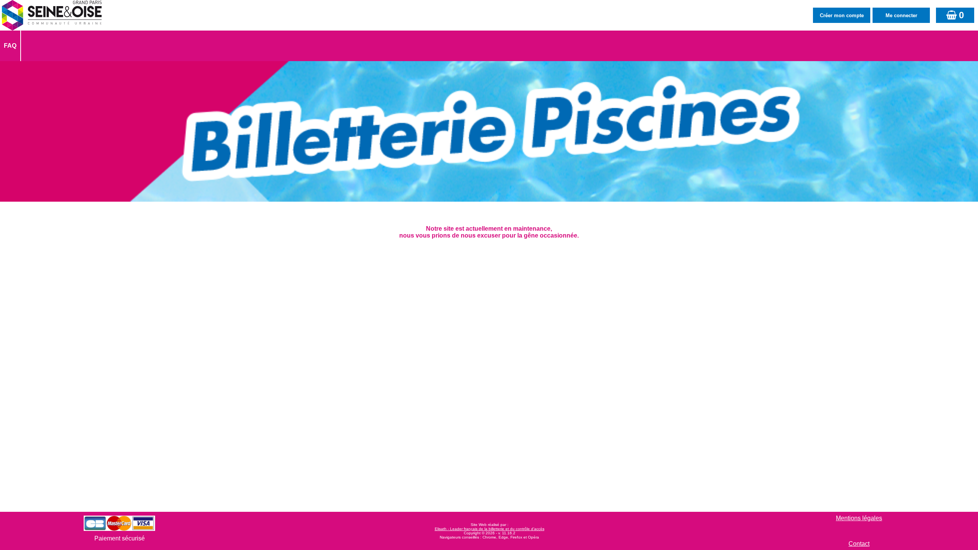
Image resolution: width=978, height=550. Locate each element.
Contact (859, 543)
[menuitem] (10, 46)
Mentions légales (859, 518)
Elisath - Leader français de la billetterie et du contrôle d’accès (489, 529)
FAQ (10, 45)
